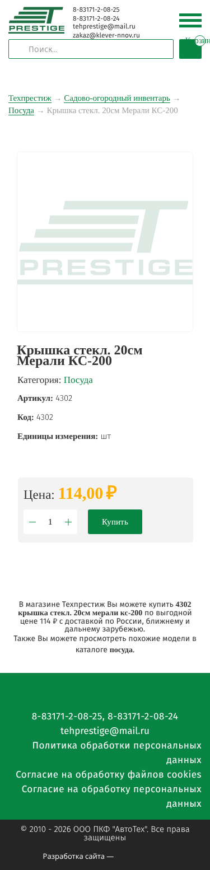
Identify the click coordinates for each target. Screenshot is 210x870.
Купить (115, 521)
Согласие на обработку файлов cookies (109, 774)
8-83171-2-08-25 (96, 10)
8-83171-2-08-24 (96, 19)
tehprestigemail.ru (104, 27)
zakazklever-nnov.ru (106, 36)
